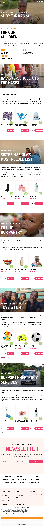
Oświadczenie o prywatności (22, 485)
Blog (30, 479)
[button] (41, 134)
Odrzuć (22, 521)
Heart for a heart (22, 479)
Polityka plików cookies (33, 482)
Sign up (36, 461)
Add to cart (10, 130)
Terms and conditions (10, 482)
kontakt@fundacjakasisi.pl (22, 499)
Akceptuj (22, 517)
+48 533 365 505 (19, 495)
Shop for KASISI (35, 476)
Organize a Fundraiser (8, 479)
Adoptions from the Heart (21, 476)
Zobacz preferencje (22, 524)
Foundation (38, 479)
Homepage (8, 476)
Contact (21, 482)
